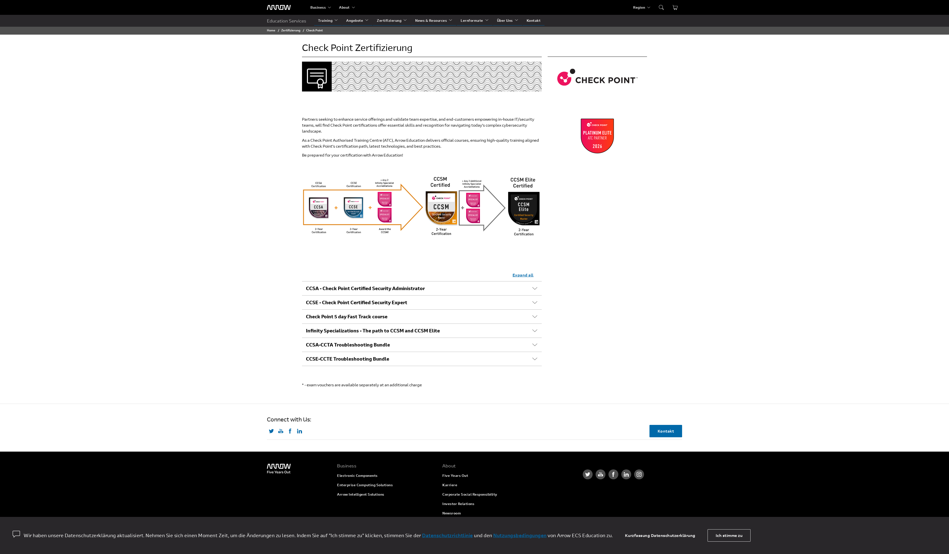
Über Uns (505, 20)
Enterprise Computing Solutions (365, 485)
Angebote (354, 20)
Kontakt (534, 20)
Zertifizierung (389, 20)
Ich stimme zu (729, 535)
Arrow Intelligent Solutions (360, 494)
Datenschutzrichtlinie (447, 535)
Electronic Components (357, 475)
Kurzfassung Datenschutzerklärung (660, 535)
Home (271, 30)
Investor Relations (458, 503)
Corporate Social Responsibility (469, 494)
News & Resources (431, 20)
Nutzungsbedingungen (520, 535)
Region (639, 7)
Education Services (286, 21)
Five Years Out (455, 475)
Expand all (523, 274)
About (344, 7)
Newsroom (451, 513)
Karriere (449, 485)
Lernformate (472, 20)
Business (318, 7)
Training (325, 20)
